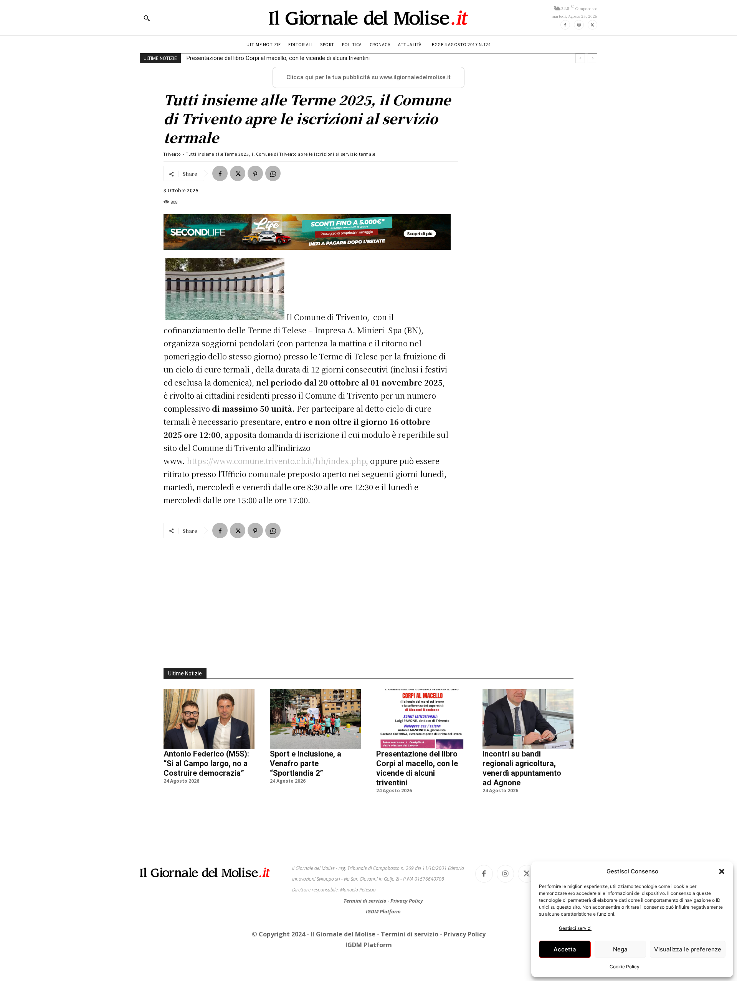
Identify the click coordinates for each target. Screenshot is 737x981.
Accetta (565, 949)
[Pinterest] (255, 173)
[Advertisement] (368, 598)
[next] (592, 58)
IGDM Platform (383, 911)
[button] (721, 871)
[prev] (580, 58)
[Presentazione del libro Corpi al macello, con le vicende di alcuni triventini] (421, 719)
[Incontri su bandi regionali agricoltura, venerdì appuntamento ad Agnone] (528, 719)
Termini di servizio (366, 900)
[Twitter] (592, 25)
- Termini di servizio (408, 934)
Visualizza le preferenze (687, 949)
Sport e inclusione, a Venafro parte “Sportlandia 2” (305, 763)
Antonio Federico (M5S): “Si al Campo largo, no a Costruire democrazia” (206, 763)
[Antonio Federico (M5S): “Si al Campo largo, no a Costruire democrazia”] (209, 719)
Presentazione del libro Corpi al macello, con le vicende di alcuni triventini (417, 768)
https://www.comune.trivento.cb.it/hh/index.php (276, 460)
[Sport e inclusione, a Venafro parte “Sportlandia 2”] (315, 719)
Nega (620, 949)
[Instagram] (578, 25)
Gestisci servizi (575, 928)
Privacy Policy (406, 900)
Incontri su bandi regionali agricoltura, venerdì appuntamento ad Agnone (280, 58)
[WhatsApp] (273, 173)
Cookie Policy (625, 966)
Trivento (172, 154)
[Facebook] (565, 25)
